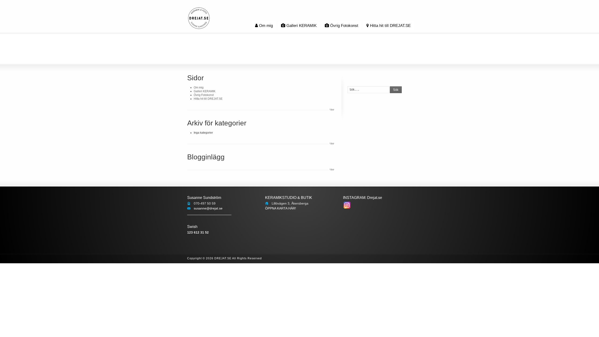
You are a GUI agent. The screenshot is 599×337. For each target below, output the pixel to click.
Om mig (266, 25)
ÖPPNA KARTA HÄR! (280, 208)
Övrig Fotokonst (344, 25)
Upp (332, 109)
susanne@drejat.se (208, 208)
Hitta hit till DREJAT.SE (390, 25)
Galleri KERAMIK (301, 25)
